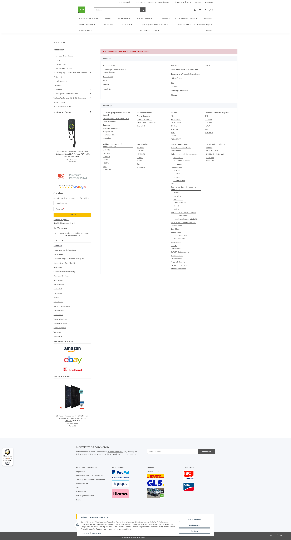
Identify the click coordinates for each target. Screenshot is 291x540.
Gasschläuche (176, 229)
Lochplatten (178, 196)
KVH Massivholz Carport (215, 154)
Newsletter (209, 2)
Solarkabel (141, 126)
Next (86, 141)
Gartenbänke (58, 267)
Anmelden (72, 215)
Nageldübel (178, 199)
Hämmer (177, 193)
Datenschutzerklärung (116, 452)
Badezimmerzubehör (182, 161)
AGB (172, 82)
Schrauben (107, 138)
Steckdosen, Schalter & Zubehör (186, 219)
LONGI (173, 136)
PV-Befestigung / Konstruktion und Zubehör (70, 73)
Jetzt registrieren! (68, 223)
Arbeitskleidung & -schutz (181, 147)
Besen (173, 184)
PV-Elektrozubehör (61, 81)
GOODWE (208, 122)
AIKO (173, 116)
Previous (59, 141)
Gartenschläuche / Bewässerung (183, 222)
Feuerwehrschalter (144, 116)
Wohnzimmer (58, 336)
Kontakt (198, 2)
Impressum (85, 533)
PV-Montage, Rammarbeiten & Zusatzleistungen (152, 2)
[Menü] (11, 449)
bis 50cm (177, 170)
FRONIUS (208, 119)
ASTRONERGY (176, 119)
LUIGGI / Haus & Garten (62, 106)
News (189, 2)
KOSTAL (106, 163)
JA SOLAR (174, 129)
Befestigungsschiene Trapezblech (116, 118)
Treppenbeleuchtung (179, 262)
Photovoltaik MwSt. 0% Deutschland (184, 70)
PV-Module (58, 89)
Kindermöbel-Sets (180, 235)
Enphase (209, 147)
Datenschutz (96, 533)
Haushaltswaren (59, 284)
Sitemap (174, 95)
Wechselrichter (59, 102)
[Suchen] (143, 9)
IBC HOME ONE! (212, 151)
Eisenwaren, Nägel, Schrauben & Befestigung (183, 188)
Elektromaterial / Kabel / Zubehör (183, 212)
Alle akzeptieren (194, 519)
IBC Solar (174, 126)
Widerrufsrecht (176, 78)
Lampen (174, 245)
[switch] (7, 463)
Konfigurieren (194, 525)
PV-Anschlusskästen (144, 119)
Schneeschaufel (177, 255)
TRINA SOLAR (176, 139)
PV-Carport (210, 157)
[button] (194, 10)
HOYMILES (141, 154)
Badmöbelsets (176, 167)
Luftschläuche (176, 249)
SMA (206, 129)
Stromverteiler (176, 259)
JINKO (173, 132)
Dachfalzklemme (109, 122)
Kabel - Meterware (181, 216)
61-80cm (177, 177)
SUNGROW (209, 132)
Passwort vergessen (61, 220)
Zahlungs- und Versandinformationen (185, 74)
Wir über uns (179, 2)
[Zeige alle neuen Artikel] (90, 376)
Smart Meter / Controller (146, 122)
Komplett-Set (108, 131)
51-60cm (177, 174)
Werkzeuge (57, 332)
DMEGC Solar (176, 122)
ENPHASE (106, 150)
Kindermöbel (176, 232)
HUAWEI (208, 126)
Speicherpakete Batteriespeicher (66, 94)
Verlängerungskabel (178, 268)
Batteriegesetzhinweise (180, 91)
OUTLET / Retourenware (180, 252)
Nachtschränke (179, 239)
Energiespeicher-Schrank (215, 144)
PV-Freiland (210, 161)
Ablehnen (194, 531)
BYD (206, 116)
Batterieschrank (124, 2)
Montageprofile (109, 135)
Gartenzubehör (176, 226)
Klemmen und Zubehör (112, 128)
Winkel (176, 206)
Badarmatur (178, 157)
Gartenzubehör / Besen (61, 276)
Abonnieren (206, 451)
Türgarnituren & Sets (179, 265)
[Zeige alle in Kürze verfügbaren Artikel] (90, 112)
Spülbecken (178, 164)
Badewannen (176, 151)
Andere (176, 209)
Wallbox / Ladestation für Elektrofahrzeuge (70, 98)
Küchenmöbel (176, 242)
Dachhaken (107, 125)
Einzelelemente (179, 180)
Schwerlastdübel (180, 202)
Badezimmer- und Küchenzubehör (184, 154)
